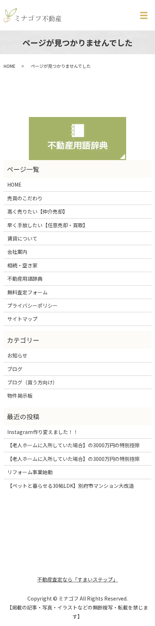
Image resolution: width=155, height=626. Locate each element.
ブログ (14, 369)
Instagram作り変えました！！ (42, 431)
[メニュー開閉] (143, 15)
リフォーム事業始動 (30, 472)
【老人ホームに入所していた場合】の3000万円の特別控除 (73, 445)
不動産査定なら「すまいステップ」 (77, 579)
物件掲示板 (19, 395)
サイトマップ (22, 318)
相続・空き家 (22, 265)
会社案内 (17, 251)
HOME (9, 66)
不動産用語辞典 (25, 278)
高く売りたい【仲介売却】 (37, 211)
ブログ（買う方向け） (32, 382)
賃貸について (22, 238)
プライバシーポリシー (32, 305)
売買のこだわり (25, 198)
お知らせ (17, 355)
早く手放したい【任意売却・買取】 (47, 225)
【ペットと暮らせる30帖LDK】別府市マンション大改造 (70, 485)
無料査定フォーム (27, 292)
